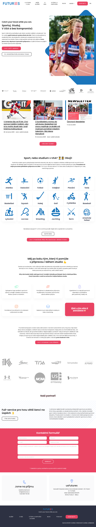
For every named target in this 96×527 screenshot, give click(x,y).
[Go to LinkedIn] (85, 516)
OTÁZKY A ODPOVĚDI (35, 517)
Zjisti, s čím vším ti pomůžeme (79, 309)
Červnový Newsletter (76, 121)
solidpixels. (91, 523)
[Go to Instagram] (81, 516)
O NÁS (21, 517)
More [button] (71, 3)
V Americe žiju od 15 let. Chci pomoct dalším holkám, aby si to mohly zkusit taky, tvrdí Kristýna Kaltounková (16, 125)
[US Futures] (11, 3)
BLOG (48, 517)
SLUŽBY (11, 517)
